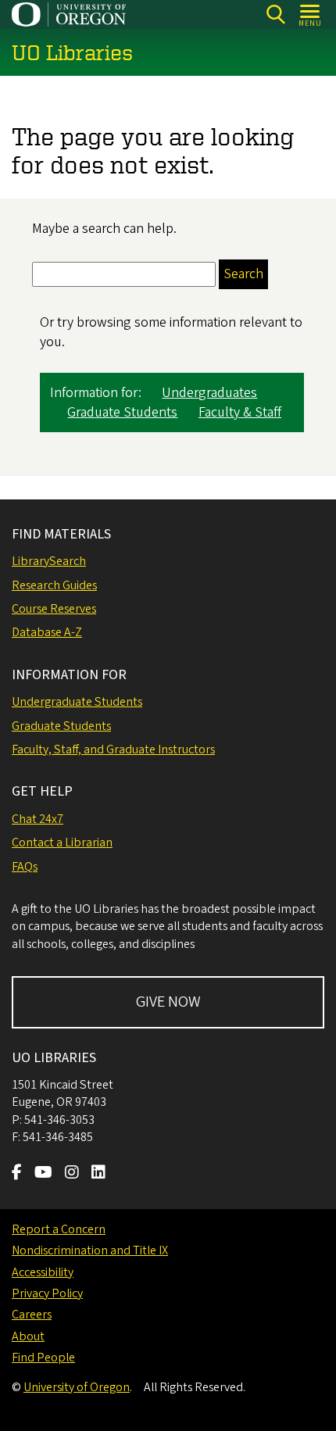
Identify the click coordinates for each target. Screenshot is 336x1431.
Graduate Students (122, 412)
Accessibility (42, 1272)
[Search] (275, 14)
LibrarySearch (49, 561)
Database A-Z (47, 632)
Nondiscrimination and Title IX (90, 1250)
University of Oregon (76, 1387)
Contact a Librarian (62, 842)
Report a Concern (58, 1229)
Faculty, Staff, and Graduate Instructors (113, 749)
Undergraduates (209, 392)
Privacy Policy (47, 1293)
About (28, 1336)
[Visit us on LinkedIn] (98, 1173)
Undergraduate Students (77, 701)
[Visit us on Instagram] (72, 1173)
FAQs (25, 866)
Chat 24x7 (37, 819)
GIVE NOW (168, 1002)
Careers (32, 1314)
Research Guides (54, 585)
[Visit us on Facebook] (16, 1173)
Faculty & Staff (239, 412)
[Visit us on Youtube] (43, 1173)
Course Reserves (54, 608)
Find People (43, 1357)
